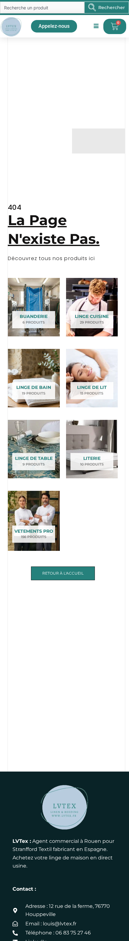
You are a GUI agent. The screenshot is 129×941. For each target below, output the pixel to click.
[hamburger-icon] (96, 26)
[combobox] (42, 7)
